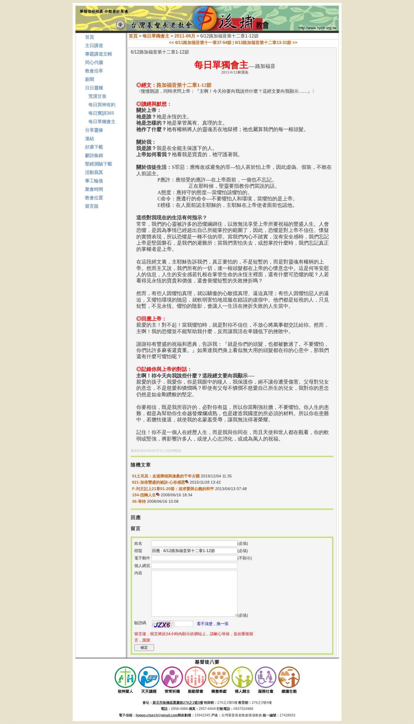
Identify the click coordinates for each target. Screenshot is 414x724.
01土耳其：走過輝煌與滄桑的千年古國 (166, 476)
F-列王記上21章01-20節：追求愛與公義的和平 (173, 488)
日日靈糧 (94, 87)
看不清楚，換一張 (212, 623)
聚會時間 (94, 189)
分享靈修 (94, 130)
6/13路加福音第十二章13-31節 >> (266, 42)
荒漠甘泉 (95, 96)
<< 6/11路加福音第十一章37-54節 (200, 42)
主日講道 (94, 45)
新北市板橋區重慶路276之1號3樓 (178, 703)
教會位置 (94, 197)
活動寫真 (94, 172)
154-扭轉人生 (144, 495)
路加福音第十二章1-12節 (184, 85)
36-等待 (139, 501)
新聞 (89, 79)
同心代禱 (94, 62)
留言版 (92, 206)
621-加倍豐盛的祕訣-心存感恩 (158, 482)
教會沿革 (94, 70)
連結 (89, 138)
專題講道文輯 (98, 54)
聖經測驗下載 (98, 163)
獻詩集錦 (94, 155)
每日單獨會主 (156, 36)
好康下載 (94, 147)
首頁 (133, 36)
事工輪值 (94, 180)
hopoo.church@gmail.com (157, 715)
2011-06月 (184, 36)
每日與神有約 (100, 104)
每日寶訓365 (99, 113)
